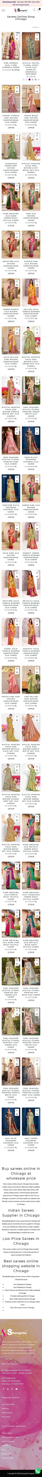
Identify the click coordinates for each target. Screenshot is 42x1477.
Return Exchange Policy (10, 1437)
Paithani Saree (7, 1413)
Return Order (7, 1454)
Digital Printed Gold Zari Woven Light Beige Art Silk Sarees (31, 168)
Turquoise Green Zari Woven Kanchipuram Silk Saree (11, 168)
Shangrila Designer (28, 1473)
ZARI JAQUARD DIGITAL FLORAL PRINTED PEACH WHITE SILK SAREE (31, 1042)
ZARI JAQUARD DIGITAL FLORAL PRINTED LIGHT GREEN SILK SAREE (10, 1042)
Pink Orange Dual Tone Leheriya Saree (10, 65)
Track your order (8, 1458)
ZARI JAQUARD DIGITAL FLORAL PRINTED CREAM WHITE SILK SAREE (31, 411)
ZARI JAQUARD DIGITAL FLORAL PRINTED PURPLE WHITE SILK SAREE (11, 1092)
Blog (3, 1450)
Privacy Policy (7, 1433)
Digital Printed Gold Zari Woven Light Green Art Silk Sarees (31, 361)
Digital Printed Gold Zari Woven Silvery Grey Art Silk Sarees (11, 799)
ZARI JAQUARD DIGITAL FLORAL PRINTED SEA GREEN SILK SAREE (10, 992)
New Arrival (6, 1417)
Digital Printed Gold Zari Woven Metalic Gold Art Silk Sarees (11, 749)
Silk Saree (5, 1408)
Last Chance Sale (8, 1404)
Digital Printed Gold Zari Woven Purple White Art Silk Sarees (11, 411)
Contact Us (6, 1445)
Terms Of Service (8, 1441)
